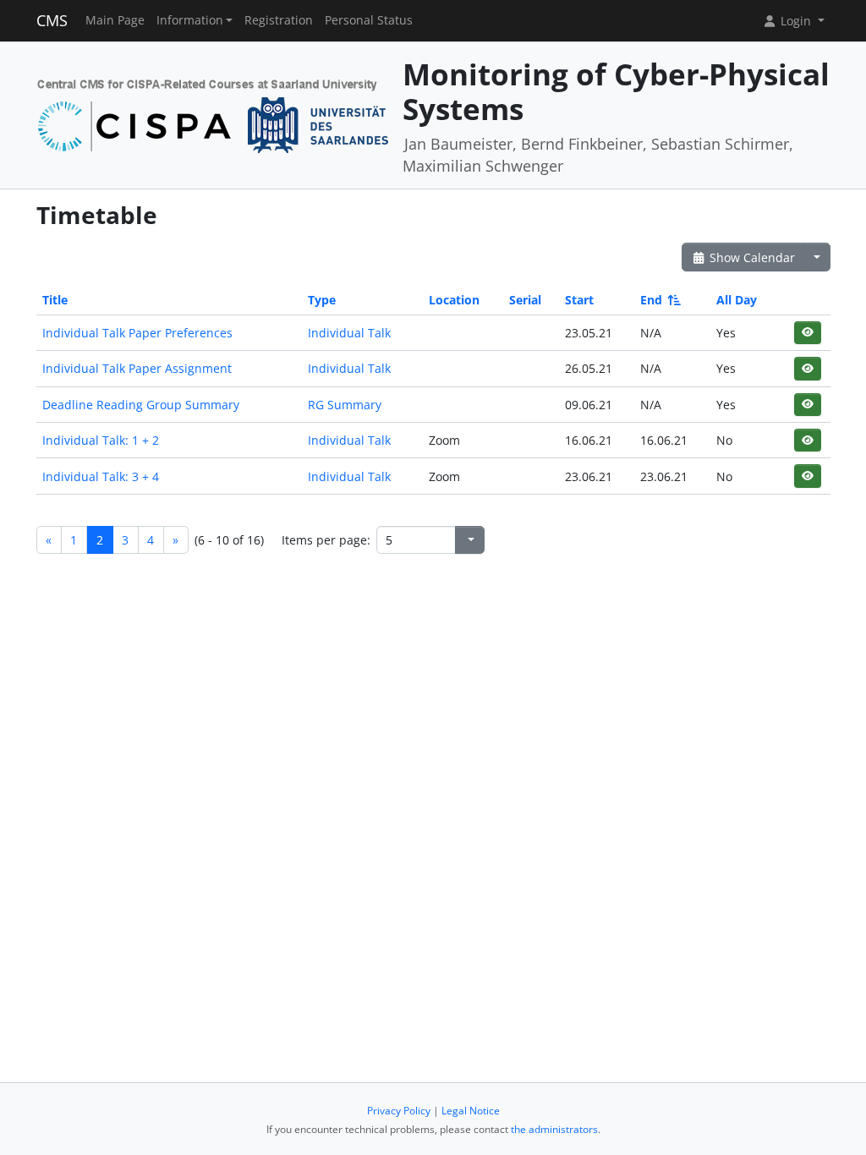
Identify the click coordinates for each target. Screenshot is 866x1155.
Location (454, 300)
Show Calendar (750, 257)
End (651, 300)
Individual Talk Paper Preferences (137, 333)
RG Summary (344, 405)
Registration (278, 20)
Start (579, 300)
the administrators (554, 1129)
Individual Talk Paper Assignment (137, 368)
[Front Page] (213, 114)
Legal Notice (470, 1110)
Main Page (115, 20)
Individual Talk (349, 333)
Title (55, 300)
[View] (807, 332)
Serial (525, 300)
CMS (52, 20)
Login (795, 21)
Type (322, 300)
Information (189, 20)
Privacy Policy (398, 1110)
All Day (736, 300)
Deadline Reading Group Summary (140, 405)
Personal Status (369, 20)
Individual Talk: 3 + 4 (100, 476)
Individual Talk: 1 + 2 (100, 440)
